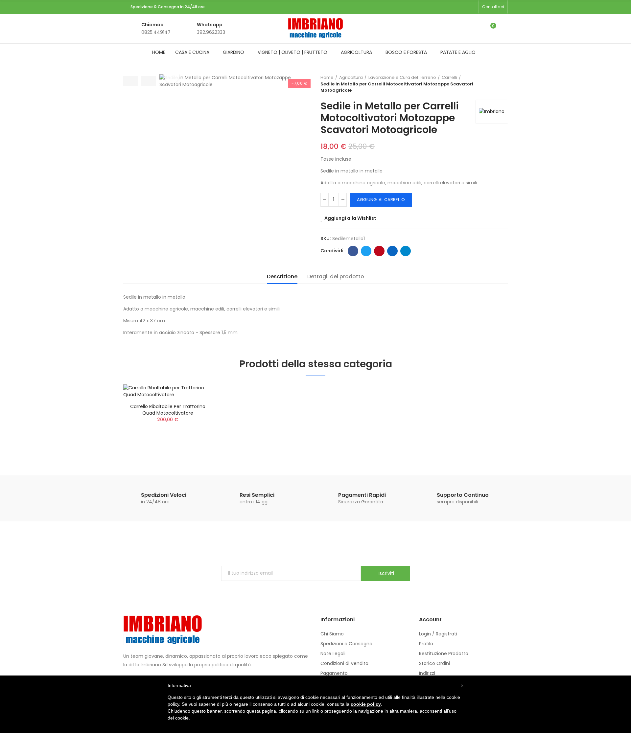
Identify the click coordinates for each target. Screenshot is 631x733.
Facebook (353, 251)
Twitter (366, 251)
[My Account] (504, 28)
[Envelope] (471, 7)
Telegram (405, 251)
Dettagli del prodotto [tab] (335, 276)
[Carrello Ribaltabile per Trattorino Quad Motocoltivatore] (167, 391)
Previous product (496, 83)
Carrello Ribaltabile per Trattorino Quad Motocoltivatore (167, 409)
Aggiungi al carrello (381, 199)
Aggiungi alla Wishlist (350, 218)
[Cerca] (477, 28)
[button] (493, 7)
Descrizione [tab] (282, 276)
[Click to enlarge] (171, 75)
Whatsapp (209, 24)
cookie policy (366, 704)
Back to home (504, 83)
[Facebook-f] (450, 7)
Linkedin (392, 251)
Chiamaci (153, 24)
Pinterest (379, 251)
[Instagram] (461, 7)
